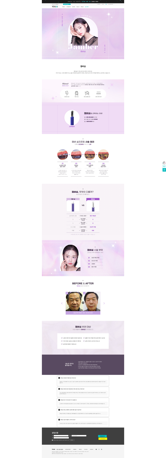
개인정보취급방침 (68, 449)
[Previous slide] (61, 303)
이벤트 (106, 4)
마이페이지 (98, 4)
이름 (52, 435)
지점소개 (77, 6)
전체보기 (63, 6)
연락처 (70, 435)
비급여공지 (91, 449)
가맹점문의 (74, 449)
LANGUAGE (111, 4)
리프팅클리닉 (68, 6)
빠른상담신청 (102, 436)
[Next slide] (104, 303)
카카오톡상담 (103, 438)
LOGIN (103, 4)
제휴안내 (80, 449)
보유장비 (73, 6)
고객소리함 (85, 449)
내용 (52, 437)
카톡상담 (82, 6)
